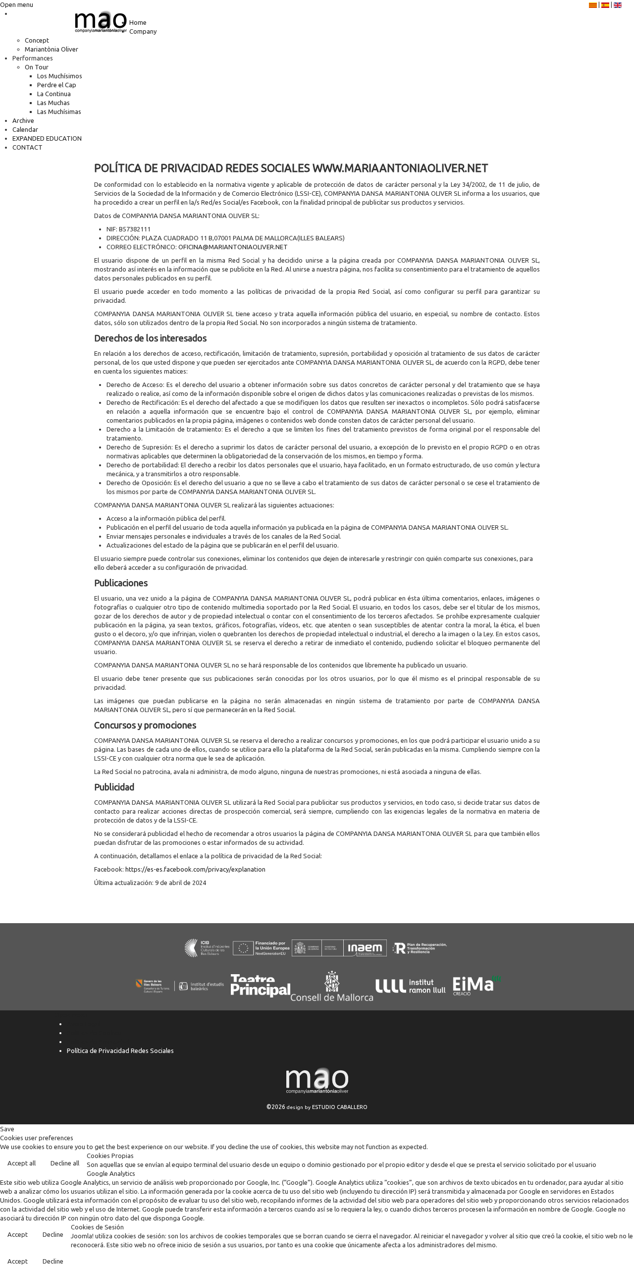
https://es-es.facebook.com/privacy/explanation (195, 869)
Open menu (16, 4)
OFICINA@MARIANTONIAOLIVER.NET (233, 246)
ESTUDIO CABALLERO (340, 1107)
